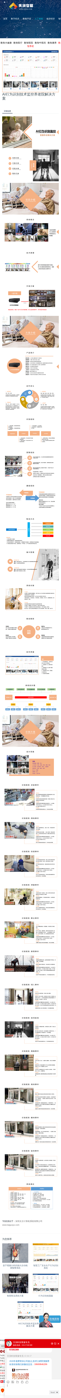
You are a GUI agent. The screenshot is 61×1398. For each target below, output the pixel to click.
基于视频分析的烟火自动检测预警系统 (15, 1266)
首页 (5, 19)
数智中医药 (40, 42)
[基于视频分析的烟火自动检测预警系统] (15, 1253)
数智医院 (28, 42)
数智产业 (27, 19)
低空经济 (50, 19)
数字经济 (15, 19)
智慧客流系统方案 (15, 1296)
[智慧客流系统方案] (15, 1283)
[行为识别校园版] (46, 1283)
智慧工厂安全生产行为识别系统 (45, 1266)
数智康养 (52, 42)
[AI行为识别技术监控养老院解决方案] (30, 1311)
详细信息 (7, 111)
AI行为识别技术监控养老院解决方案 (30, 1324)
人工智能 (39, 19)
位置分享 (3, 1373)
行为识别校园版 (45, 1296)
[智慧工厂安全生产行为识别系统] (46, 1253)
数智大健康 (6, 42)
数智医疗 (17, 42)
